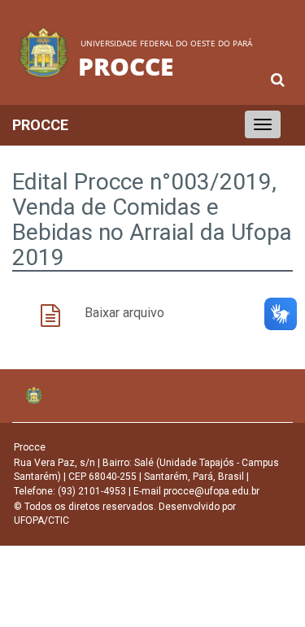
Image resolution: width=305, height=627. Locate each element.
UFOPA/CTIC (41, 520)
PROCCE (40, 124)
